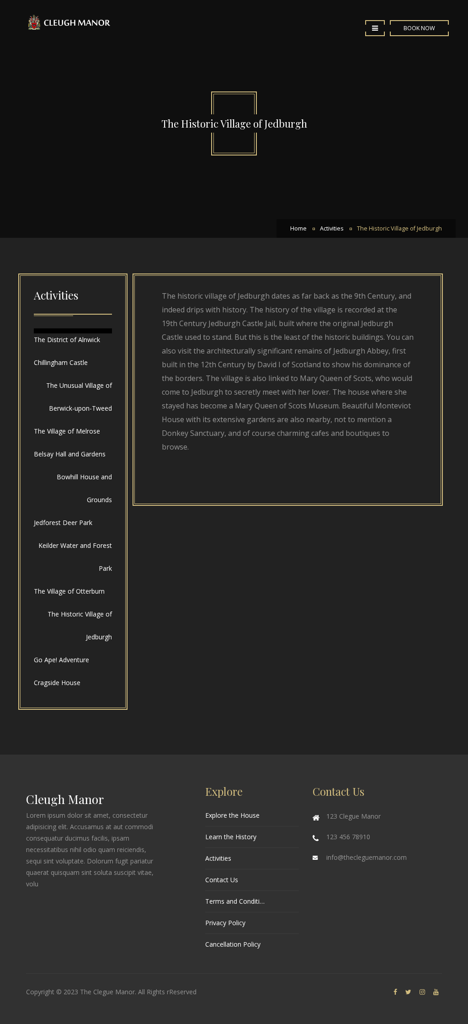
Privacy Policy (225, 922)
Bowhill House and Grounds (84, 488)
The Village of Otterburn (69, 591)
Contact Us (221, 879)
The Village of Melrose (67, 431)
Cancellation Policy (233, 944)
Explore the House (232, 815)
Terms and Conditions (236, 901)
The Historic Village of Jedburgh (399, 228)
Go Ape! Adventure (61, 659)
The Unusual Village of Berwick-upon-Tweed (79, 397)
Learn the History (230, 836)
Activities (332, 228)
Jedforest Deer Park (63, 522)
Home (298, 228)
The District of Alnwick (67, 339)
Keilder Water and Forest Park (75, 557)
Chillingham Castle (61, 362)
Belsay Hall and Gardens (70, 454)
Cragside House (57, 682)
